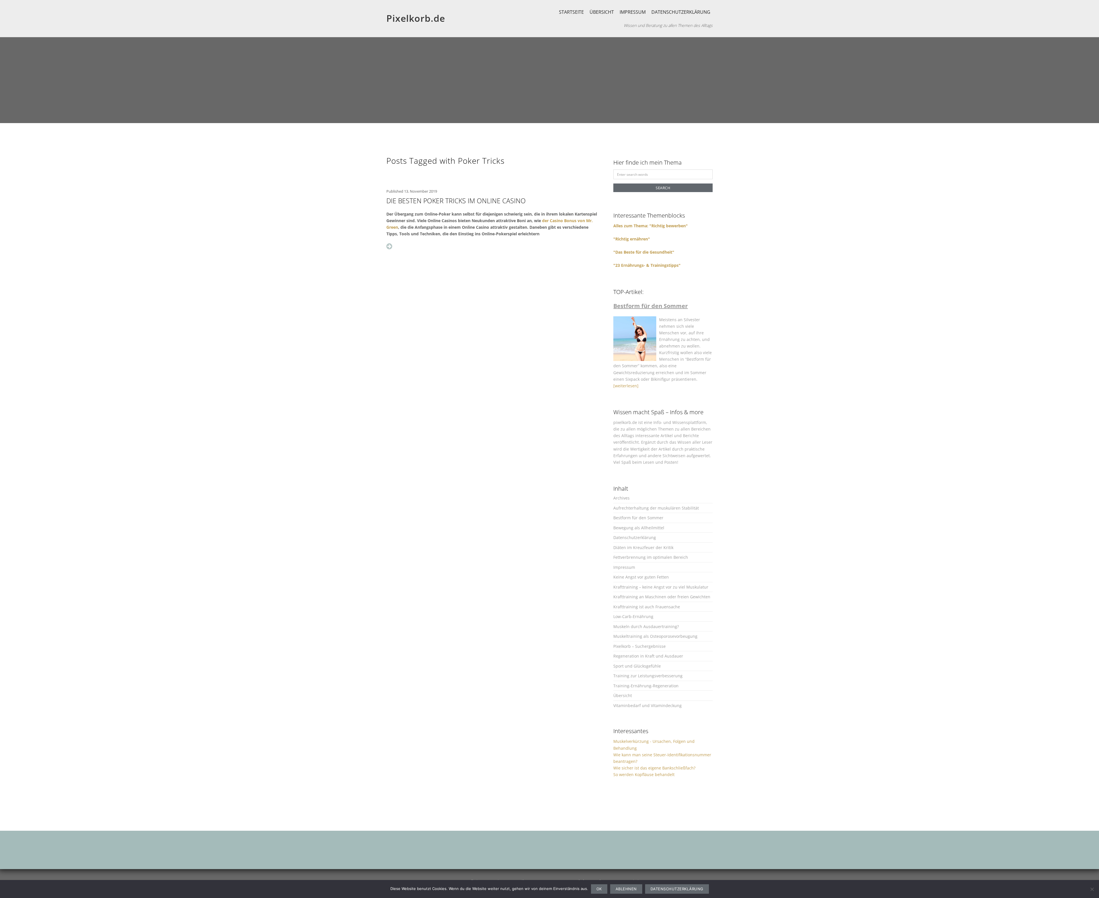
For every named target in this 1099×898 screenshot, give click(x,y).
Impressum (633, 12)
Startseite (571, 12)
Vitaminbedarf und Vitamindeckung (647, 705)
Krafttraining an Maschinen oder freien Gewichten (661, 596)
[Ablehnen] (1092, 889)
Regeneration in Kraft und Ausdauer (648, 656)
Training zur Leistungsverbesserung (648, 675)
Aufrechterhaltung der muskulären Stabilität (656, 508)
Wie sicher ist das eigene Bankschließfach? (654, 768)
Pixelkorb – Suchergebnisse (639, 646)
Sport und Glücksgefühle (637, 666)
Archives (621, 498)
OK (599, 889)
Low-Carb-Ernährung (633, 616)
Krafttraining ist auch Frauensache (646, 606)
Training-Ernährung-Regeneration (646, 685)
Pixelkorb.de (415, 18)
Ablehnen (626, 889)
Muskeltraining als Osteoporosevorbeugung (655, 636)
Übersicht (602, 12)
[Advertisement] (549, 80)
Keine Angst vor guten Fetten (641, 577)
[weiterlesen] (626, 385)
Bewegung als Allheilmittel (638, 527)
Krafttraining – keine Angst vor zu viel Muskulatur (660, 587)
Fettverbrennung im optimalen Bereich (650, 557)
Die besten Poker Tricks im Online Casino (456, 200)
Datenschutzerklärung (680, 12)
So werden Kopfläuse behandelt (644, 774)
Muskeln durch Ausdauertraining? (646, 626)
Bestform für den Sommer (638, 517)
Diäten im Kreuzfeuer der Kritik (643, 547)
